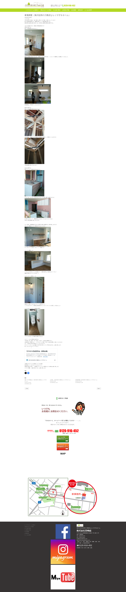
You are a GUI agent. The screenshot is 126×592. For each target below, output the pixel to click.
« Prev (27, 388)
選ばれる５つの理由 (29, 526)
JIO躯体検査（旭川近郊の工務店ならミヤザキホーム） (86, 379)
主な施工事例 (28, 528)
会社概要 (27, 531)
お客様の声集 (28, 530)
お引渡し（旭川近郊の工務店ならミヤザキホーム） (60, 379)
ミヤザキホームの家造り (30, 524)
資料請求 (27, 533)
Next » (99, 388)
